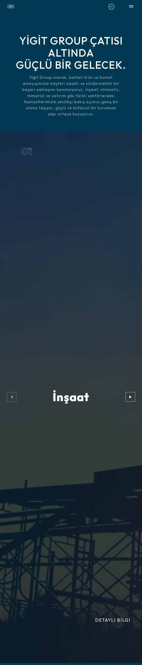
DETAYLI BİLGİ (113, 620)
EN (111, 6)
